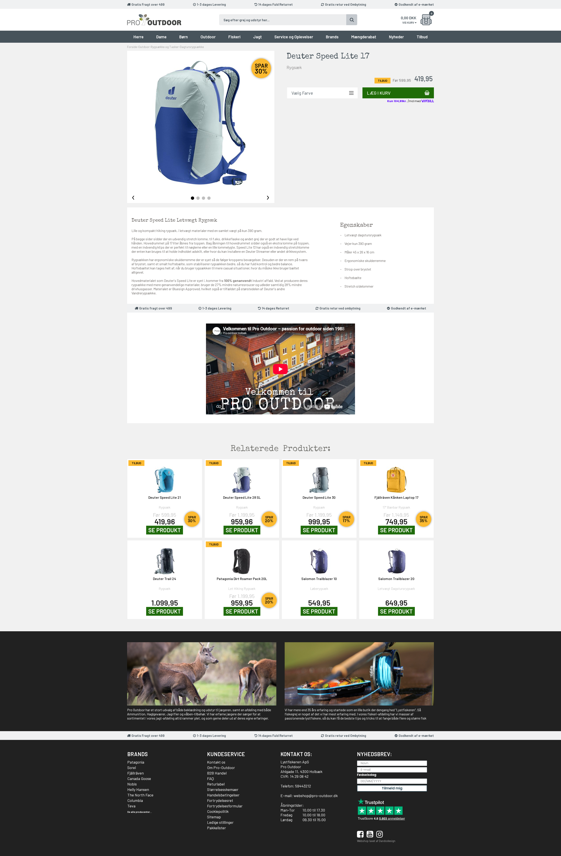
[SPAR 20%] (242, 477)
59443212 (303, 785)
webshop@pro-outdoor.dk (316, 795)
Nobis (132, 784)
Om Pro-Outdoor (221, 767)
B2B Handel (217, 773)
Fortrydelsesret (220, 800)
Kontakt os (216, 762)
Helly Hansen (138, 789)
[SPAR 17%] (319, 477)
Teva (131, 805)
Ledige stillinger (220, 822)
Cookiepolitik (218, 811)
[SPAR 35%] (396, 477)
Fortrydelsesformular (225, 805)
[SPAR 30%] (164, 477)
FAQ (210, 778)
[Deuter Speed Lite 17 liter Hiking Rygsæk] (200, 123)
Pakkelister (216, 827)
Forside (132, 47)
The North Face (140, 794)
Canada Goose (139, 778)
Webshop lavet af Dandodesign (376, 841)
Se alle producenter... (139, 811)
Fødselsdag (366, 775)
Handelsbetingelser (223, 794)
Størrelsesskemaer (222, 789)
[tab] (192, 198)
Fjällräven (135, 773)
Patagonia (135, 762)
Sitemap (214, 816)
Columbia (135, 800)
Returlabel (216, 784)
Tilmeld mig (392, 788)
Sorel (131, 767)
